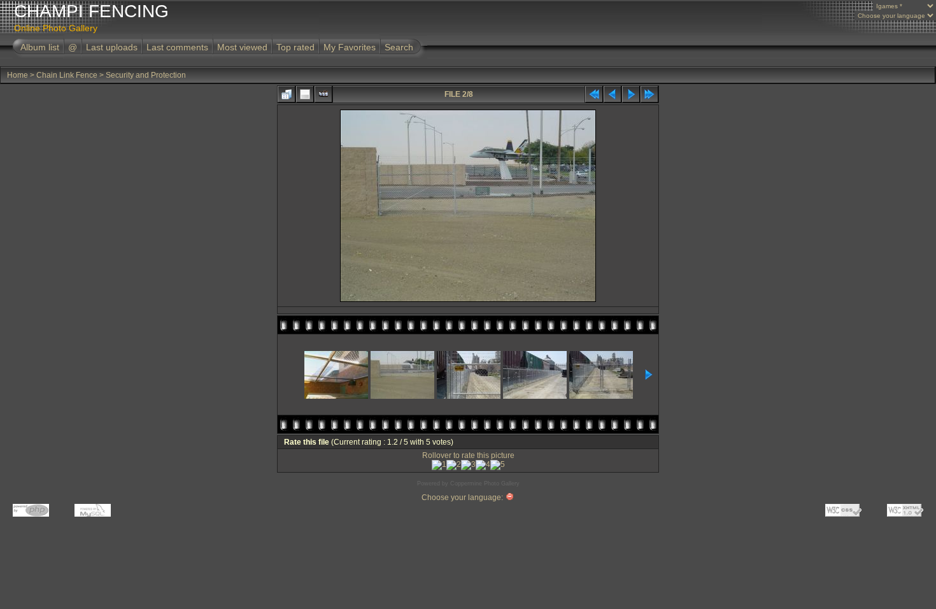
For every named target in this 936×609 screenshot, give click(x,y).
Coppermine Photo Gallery (485, 483)
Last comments (177, 47)
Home (17, 75)
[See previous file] (612, 94)
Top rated (295, 47)
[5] (497, 465)
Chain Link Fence (66, 75)
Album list (39, 47)
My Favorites (349, 47)
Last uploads (112, 47)
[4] (483, 465)
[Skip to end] (649, 94)
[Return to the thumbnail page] (286, 94)
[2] (453, 465)
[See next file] (631, 94)
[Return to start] (594, 94)
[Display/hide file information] (305, 94)
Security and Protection (146, 75)
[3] (468, 465)
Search (399, 47)
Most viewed (242, 47)
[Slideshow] (323, 94)
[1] (439, 465)
